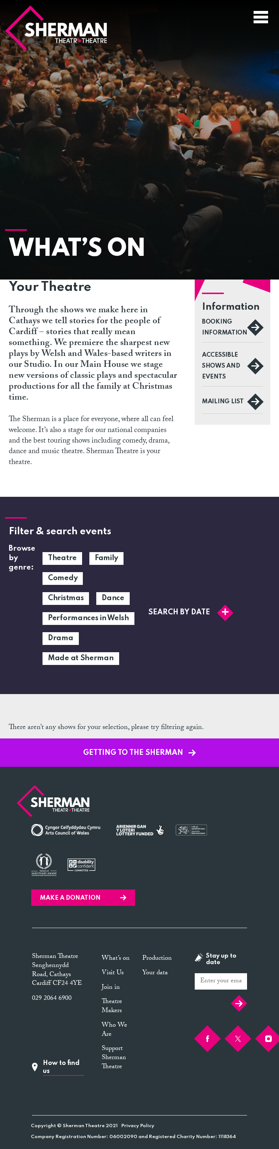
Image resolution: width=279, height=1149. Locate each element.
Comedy (62, 578)
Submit (237, 1003)
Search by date (179, 612)
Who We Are (114, 1030)
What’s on (116, 958)
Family (106, 558)
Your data (155, 973)
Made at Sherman (81, 658)
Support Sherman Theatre (114, 1058)
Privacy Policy (137, 1126)
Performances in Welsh (88, 618)
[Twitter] (238, 1038)
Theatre (62, 558)
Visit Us (113, 973)
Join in (111, 988)
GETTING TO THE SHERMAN (134, 753)
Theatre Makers (112, 1007)
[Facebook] (207, 1038)
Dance (113, 598)
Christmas (66, 598)
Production (157, 958)
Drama (60, 638)
